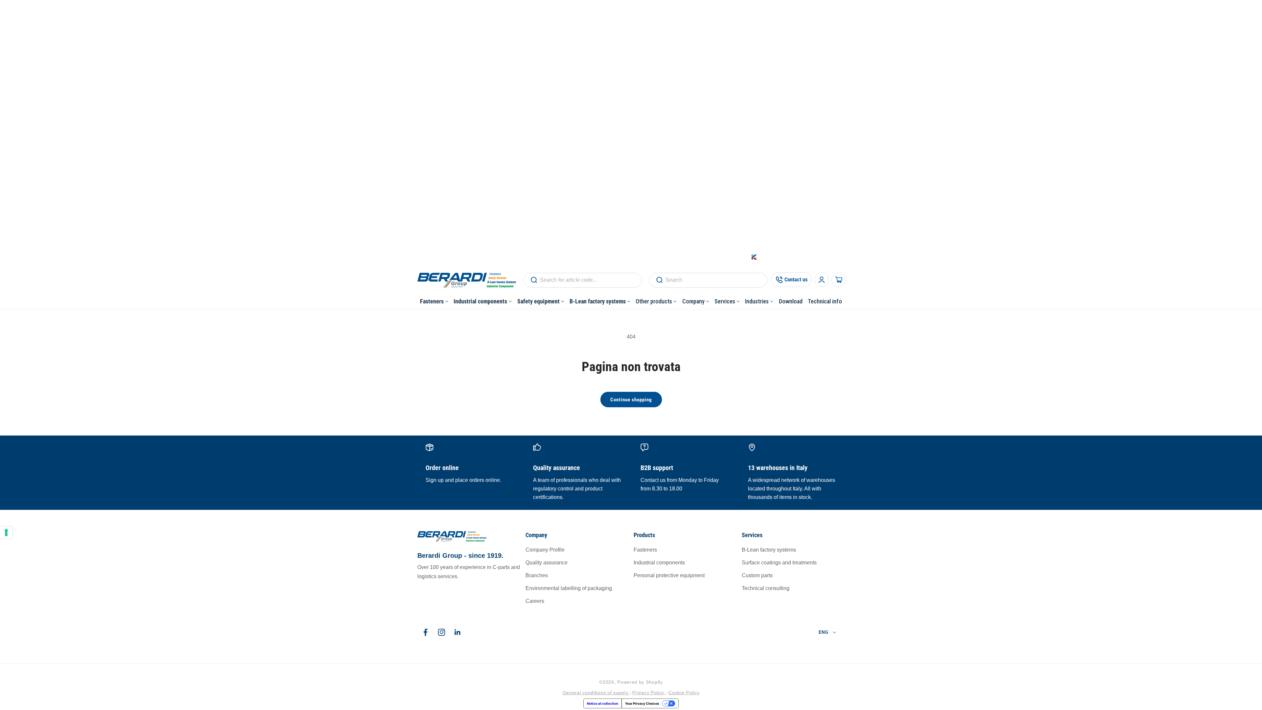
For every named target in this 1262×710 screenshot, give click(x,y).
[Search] (533, 280)
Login (786, 256)
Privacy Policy (649, 692)
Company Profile (545, 550)
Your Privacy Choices (642, 703)
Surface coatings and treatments (779, 562)
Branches (537, 575)
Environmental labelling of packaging (569, 588)
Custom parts (757, 575)
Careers (535, 601)
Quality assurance (547, 562)
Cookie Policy (683, 692)
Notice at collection (602, 703)
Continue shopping (631, 400)
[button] (434, 301)
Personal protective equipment (669, 575)
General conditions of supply (596, 692)
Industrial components (659, 562)
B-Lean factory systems (769, 550)
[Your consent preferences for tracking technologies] (6, 532)
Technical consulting (765, 588)
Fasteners (645, 550)
